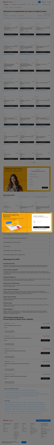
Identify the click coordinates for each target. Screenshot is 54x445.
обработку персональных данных (42, 229)
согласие (36, 229)
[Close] (51, 213)
